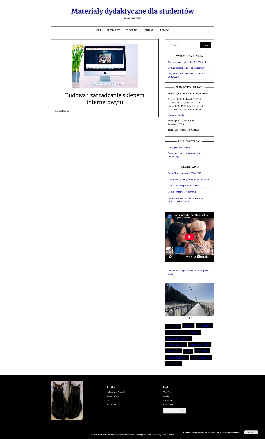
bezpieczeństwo (173, 326)
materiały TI (179, 338)
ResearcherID (113, 404)
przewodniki (200, 344)
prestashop (176, 344)
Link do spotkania (176, 115)
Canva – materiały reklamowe (182, 191)
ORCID (110, 400)
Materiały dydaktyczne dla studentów (132, 11)
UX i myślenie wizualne (179, 147)
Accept (251, 432)
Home (98, 30)
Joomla (166, 396)
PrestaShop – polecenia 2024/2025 (184, 173)
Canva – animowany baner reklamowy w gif (188, 179)
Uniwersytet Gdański (116, 392)
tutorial (188, 351)
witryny (202, 350)
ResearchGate (113, 396)
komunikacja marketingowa (183, 332)
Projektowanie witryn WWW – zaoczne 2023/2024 (186, 75)
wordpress (177, 357)
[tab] (187, 318)
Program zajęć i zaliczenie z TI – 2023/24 (187, 62)
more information (234, 432)
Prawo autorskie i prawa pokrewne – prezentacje (185, 155)
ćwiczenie (201, 357)
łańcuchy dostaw (173, 363)
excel (188, 325)
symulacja (173, 350)
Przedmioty (114, 30)
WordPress (167, 392)
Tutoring (131, 30)
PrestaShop (167, 400)
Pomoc (164, 30)
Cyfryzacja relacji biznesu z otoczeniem (186, 67)
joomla (204, 325)
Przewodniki (168, 404)
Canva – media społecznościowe (183, 185)
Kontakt (148, 30)
